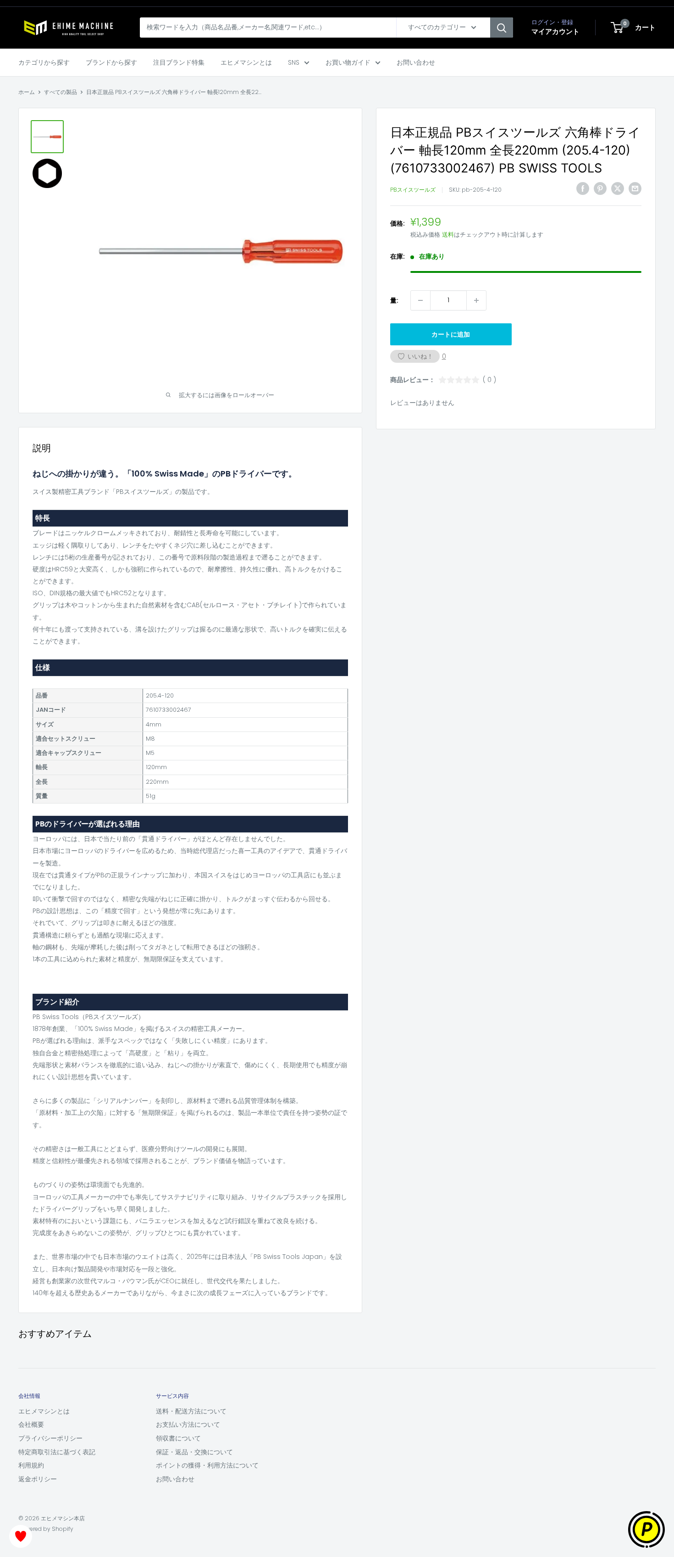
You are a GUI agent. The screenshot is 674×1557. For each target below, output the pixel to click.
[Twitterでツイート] (617, 188)
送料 (448, 234)
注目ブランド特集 (178, 62)
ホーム (26, 92)
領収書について (178, 1438)
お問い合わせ (416, 62)
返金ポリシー (37, 1479)
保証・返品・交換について (194, 1452)
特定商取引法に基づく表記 (56, 1452)
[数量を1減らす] (420, 300)
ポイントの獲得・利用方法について (207, 1465)
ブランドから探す (111, 62)
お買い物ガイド (348, 62)
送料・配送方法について (191, 1411)
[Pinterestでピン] (600, 188)
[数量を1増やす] (476, 300)
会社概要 (31, 1424)
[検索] (501, 27)
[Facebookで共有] (582, 188)
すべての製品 (60, 92)
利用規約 (31, 1465)
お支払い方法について (188, 1424)
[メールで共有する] (635, 188)
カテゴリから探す (44, 62)
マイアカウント (555, 31)
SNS (293, 62)
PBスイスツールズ (413, 190)
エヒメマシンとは (246, 62)
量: (394, 300)
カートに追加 (450, 334)
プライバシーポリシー (50, 1438)
